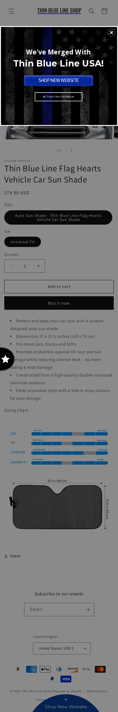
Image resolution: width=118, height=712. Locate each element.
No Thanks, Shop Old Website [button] (58, 96)
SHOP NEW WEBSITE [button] (58, 80)
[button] (111, 32)
